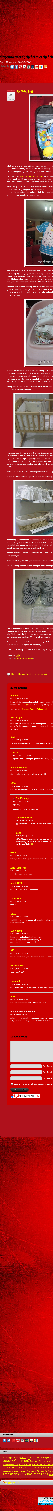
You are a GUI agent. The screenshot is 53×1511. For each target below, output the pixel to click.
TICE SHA (15, 898)
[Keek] (32, 67)
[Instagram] (28, 67)
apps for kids (14, 1458)
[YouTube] (24, 67)
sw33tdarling (17, 965)
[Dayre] (41, 67)
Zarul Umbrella (24, 817)
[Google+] (20, 67)
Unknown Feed (12, 1482)
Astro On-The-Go (34, 1458)
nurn (13, 996)
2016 (5, 1457)
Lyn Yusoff (16, 931)
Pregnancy (29, 658)
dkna (13, 852)
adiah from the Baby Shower (31, 176)
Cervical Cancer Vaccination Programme (29, 674)
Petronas (35, 1467)
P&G (27, 1467)
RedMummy (22, 798)
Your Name (47, 1066)
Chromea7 (22, 1461)
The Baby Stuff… (25, 91)
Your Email (47, 1072)
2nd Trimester (20, 658)
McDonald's (8, 1467)
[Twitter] (12, 67)
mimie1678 (16, 883)
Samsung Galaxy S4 (37, 1471)
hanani (14, 695)
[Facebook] (16, 67)
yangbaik (15, 981)
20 (18, 655)
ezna (15, 752)
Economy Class (37, 1461)
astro (23, 1457)
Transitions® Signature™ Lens (25, 1474)
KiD (12, 950)
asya (13, 914)
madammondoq (18, 767)
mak (12, 737)
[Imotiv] (36, 67)
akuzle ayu (16, 717)
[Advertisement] (26, 26)
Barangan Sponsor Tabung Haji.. (35, 709)
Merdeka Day (19, 1468)
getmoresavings (26, 1464)
